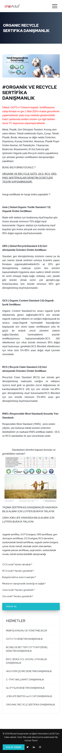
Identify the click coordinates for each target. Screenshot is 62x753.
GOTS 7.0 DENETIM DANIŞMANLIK (24, 638)
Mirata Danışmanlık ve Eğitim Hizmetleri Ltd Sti (32, 733)
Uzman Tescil (31, 740)
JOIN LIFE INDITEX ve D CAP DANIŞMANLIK (29, 696)
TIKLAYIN (28, 521)
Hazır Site (22, 737)
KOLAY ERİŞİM (13, 747)
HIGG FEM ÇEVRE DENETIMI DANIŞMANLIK (29, 671)
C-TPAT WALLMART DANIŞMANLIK (25, 679)
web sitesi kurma (35, 737)
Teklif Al (11, 606)
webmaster (49, 737)
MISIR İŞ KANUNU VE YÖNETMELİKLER (26, 630)
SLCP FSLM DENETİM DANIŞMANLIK (25, 687)
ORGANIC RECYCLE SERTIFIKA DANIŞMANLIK (30, 704)
